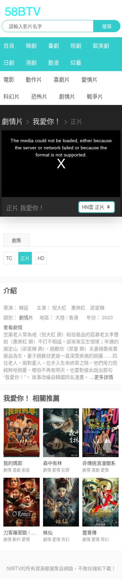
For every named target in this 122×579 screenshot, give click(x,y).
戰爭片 (95, 96)
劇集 (16, 240)
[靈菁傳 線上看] (100, 502)
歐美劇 (101, 45)
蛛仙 (48, 532)
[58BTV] (23, 11)
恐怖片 (39, 96)
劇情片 (67, 96)
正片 (25, 258)
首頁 (8, 45)
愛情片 (89, 79)
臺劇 (53, 45)
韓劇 (31, 45)
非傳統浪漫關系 (99, 462)
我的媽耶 (12, 462)
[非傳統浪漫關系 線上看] (100, 432)
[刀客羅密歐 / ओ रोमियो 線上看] (21, 502)
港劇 (31, 62)
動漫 (53, 62)
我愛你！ (47, 121)
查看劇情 (12, 327)
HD (41, 258)
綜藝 (75, 62)
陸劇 (75, 45)
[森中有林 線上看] (61, 432)
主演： (44, 307)
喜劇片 (62, 79)
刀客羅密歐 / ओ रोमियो (25, 532)
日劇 (8, 62)
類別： (10, 317)
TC (9, 258)
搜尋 (106, 26)
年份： (93, 317)
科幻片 (11, 96)
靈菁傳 (89, 532)
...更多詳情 (101, 376)
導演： (10, 307)
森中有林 (52, 462)
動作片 (34, 79)
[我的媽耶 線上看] (21, 432)
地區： (47, 317)
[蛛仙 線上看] (61, 502)
